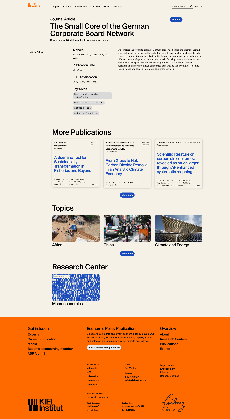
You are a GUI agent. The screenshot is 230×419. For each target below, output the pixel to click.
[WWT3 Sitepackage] (38, 5)
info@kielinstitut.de (135, 380)
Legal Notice (167, 365)
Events (165, 349)
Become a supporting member (50, 349)
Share (175, 19)
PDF (96, 184)
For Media (130, 368)
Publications (169, 344)
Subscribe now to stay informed (104, 347)
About (164, 334)
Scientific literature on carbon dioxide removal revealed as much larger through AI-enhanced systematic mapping (177, 163)
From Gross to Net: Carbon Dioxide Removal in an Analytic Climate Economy (127, 167)
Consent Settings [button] (169, 376)
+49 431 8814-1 (133, 376)
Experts (33, 334)
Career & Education (42, 339)
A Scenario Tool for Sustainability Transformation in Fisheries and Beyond (72, 164)
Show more (127, 195)
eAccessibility (167, 368)
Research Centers (173, 339)
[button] (56, 7)
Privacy (164, 372)
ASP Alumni (36, 354)
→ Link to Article (35, 52)
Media (32, 344)
